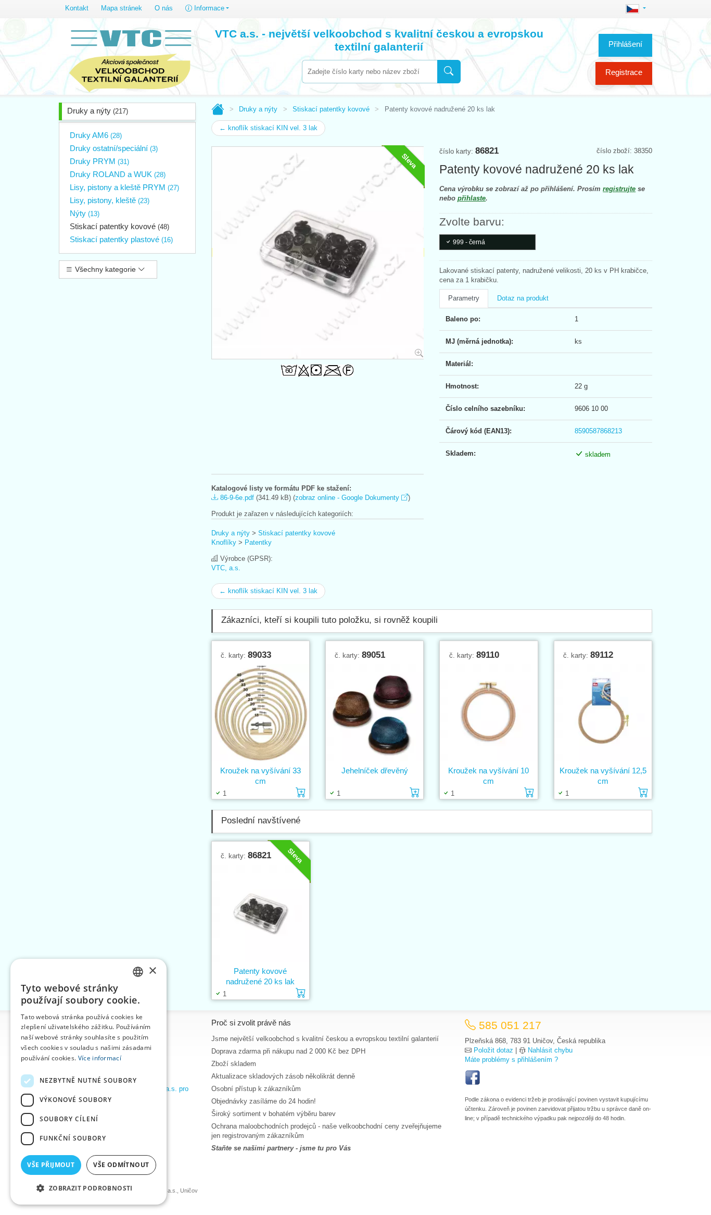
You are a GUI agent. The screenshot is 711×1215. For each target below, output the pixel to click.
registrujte (619, 189)
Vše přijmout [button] (50, 1164)
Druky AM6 (96, 135)
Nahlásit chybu (550, 1050)
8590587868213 (598, 431)
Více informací (99, 1058)
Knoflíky (223, 542)
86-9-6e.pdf (236, 498)
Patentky (258, 542)
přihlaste (472, 198)
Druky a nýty (97, 110)
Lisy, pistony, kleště (109, 200)
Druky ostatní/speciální (114, 148)
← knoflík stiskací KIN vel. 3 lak (268, 128)
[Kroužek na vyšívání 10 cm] (488, 712)
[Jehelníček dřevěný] (374, 712)
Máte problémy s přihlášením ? (511, 1059)
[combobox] (369, 71)
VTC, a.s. (225, 568)
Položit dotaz (493, 1050)
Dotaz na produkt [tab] (523, 298)
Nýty (84, 213)
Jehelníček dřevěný (374, 770)
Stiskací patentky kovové (119, 226)
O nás (164, 8)
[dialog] (88, 1082)
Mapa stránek (121, 8)
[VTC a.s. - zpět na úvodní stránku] (130, 58)
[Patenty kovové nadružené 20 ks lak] (260, 912)
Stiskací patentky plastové (121, 239)
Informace (208, 8)
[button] (88, 1188)
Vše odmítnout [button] (121, 1164)
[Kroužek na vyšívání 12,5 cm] (603, 712)
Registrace (623, 72)
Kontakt (76, 8)
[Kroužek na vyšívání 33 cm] (260, 712)
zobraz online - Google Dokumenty (348, 498)
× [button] (152, 971)
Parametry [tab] (463, 298)
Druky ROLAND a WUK (118, 174)
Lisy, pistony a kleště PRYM (124, 187)
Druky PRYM (99, 161)
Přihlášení (625, 44)
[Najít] (449, 71)
